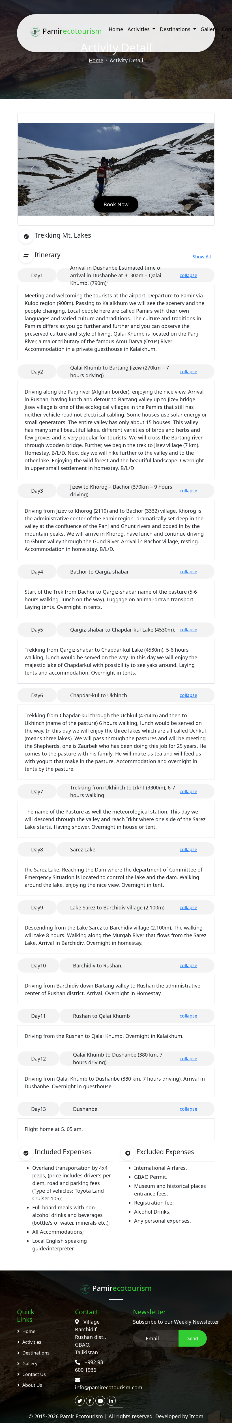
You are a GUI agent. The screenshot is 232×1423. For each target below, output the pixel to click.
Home (116, 29)
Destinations (36, 1353)
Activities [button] (139, 29)
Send (192, 1338)
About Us (32, 1385)
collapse (188, 275)
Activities (31, 1342)
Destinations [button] (176, 29)
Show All (202, 257)
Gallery (209, 29)
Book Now (116, 204)
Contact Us (34, 1374)
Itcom (196, 1416)
